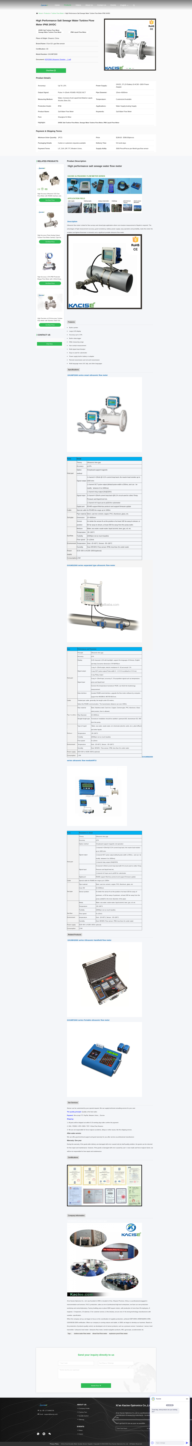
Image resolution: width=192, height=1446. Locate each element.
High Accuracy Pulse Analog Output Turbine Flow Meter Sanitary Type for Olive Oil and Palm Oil (49, 237)
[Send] (187, 1443)
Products (67, 5)
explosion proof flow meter (118, 1333)
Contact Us (101, 5)
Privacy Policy (54, 1444)
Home (57, 5)
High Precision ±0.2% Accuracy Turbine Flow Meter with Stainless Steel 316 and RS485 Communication (50, 321)
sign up (150, 1428)
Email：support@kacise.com (48, 1414)
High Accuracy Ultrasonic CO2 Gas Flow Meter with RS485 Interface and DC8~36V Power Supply (49, 196)
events (113, 5)
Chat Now (50, 70)
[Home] (44, 5)
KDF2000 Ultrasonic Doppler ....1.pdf (58, 59)
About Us (89, 5)
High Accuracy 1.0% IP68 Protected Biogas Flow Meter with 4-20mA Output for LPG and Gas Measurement (50, 279)
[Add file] (152, 1443)
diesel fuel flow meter (99, 1333)
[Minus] (187, 1399)
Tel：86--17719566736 (46, 1410)
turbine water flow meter (82, 1333)
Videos (78, 5)
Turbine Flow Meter (57, 13)
